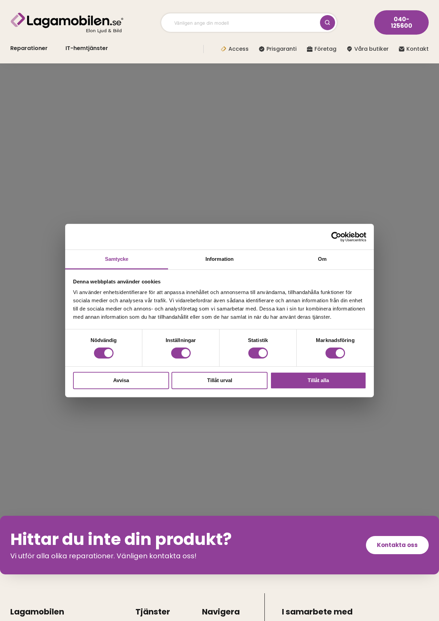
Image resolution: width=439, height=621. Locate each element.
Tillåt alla (318, 380)
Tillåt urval (219, 380)
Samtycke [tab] (117, 259)
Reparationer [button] (29, 48)
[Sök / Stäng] (327, 22)
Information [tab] (219, 259)
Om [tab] (322, 259)
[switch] (181, 353)
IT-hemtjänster (87, 48)
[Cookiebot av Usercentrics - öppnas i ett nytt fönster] (336, 237)
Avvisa (121, 380)
